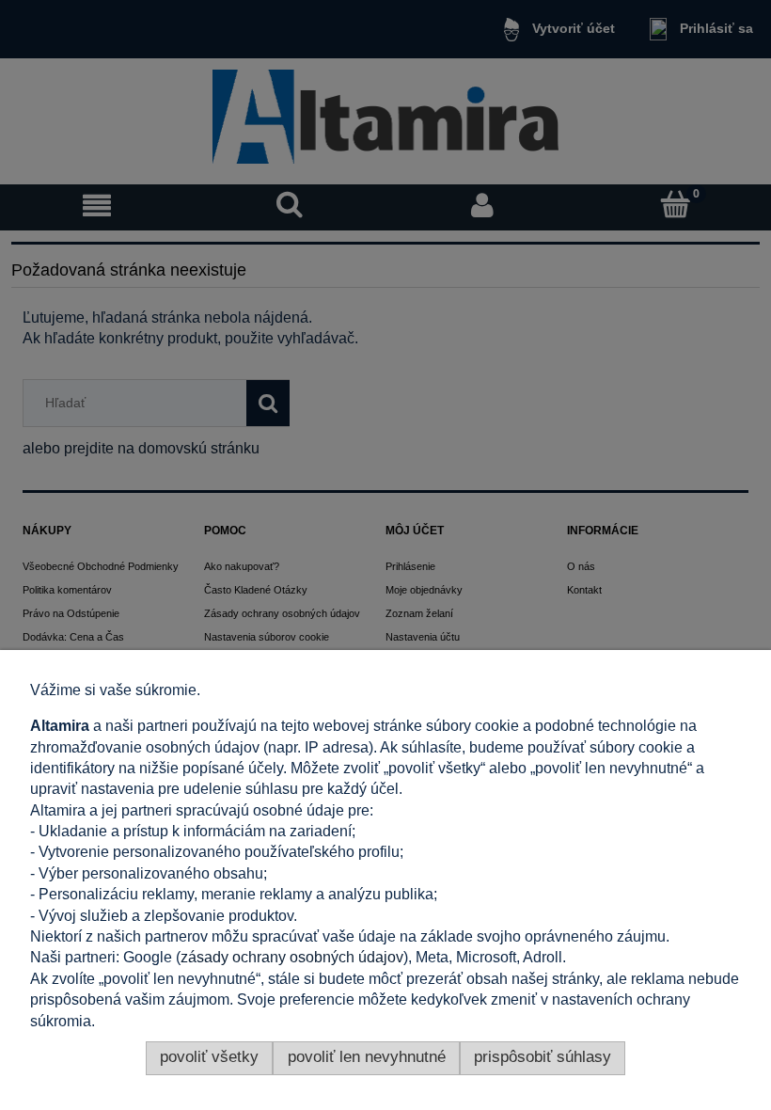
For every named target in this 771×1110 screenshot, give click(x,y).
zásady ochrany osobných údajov (292, 957)
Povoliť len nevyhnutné (367, 1057)
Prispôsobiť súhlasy (542, 1057)
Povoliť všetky (209, 1057)
